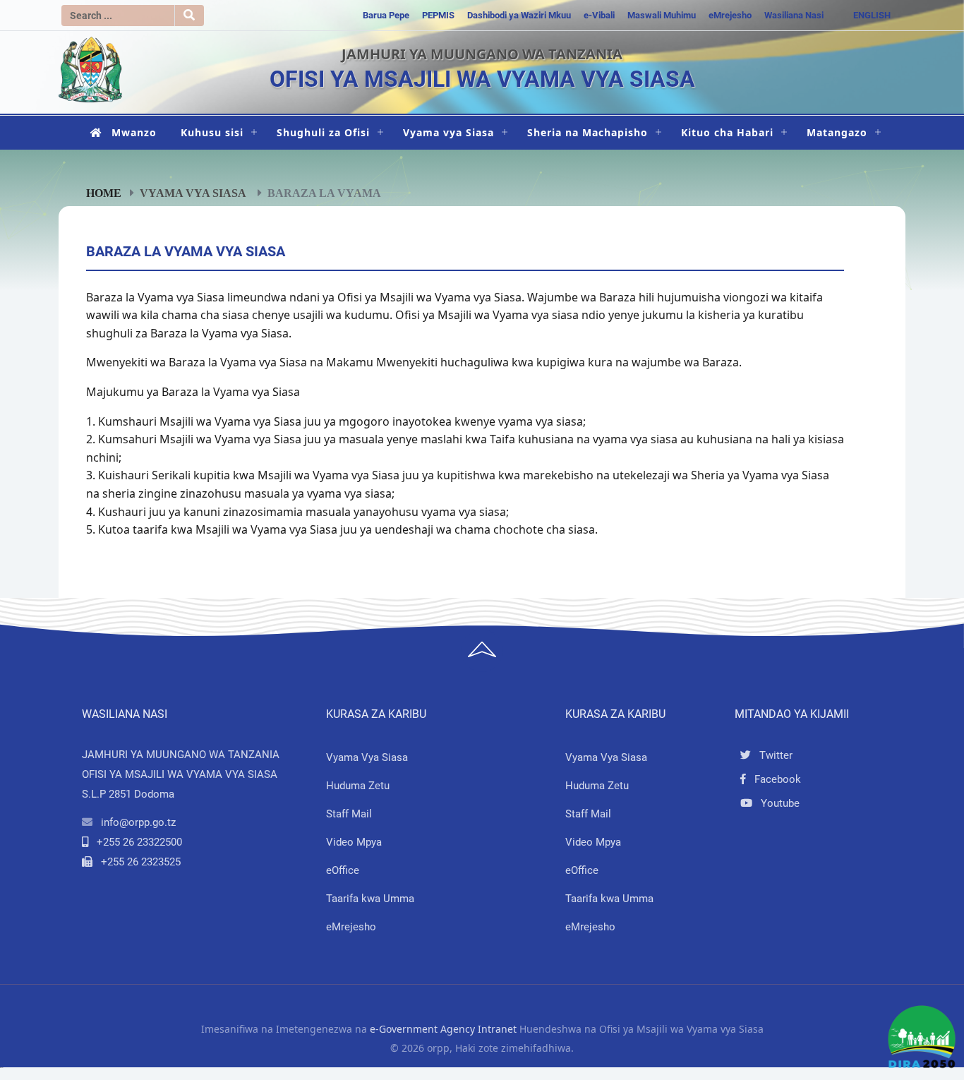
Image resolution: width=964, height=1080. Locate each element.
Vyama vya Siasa (448, 132)
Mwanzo (134, 132)
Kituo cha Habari (727, 132)
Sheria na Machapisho (587, 132)
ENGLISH (872, 15)
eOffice (342, 870)
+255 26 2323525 (141, 862)
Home (103, 192)
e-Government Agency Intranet (443, 1029)
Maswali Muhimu (661, 15)
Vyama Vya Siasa (367, 757)
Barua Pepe (386, 15)
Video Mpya (354, 842)
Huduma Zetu (358, 785)
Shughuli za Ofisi (323, 132)
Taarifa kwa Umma (370, 898)
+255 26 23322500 (139, 842)
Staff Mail (349, 814)
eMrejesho (730, 15)
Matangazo (837, 132)
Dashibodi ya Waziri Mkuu (519, 15)
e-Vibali (599, 15)
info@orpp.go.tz (138, 822)
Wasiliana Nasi (794, 15)
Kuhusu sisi (212, 132)
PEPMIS (438, 15)
